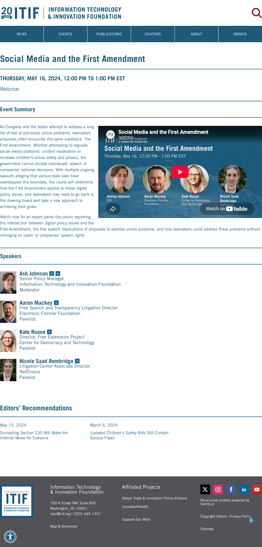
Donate (240, 34)
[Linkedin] (244, 489)
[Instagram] (218, 489)
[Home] (65, 13)
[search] (257, 13)
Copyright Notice (213, 516)
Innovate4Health (135, 506)
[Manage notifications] (251, 520)
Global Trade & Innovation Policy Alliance (154, 498)
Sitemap (207, 529)
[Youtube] (257, 489)
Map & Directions (63, 526)
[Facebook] (231, 489)
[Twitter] (205, 489)
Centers (153, 34)
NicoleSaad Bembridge (46, 361)
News (22, 34)
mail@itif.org (60, 514)
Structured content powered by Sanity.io (224, 502)
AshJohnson (33, 273)
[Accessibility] (10, 537)
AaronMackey (35, 302)
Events (65, 34)
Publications (109, 34)
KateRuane (32, 332)
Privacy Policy (240, 516)
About (196, 34)
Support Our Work (136, 519)
